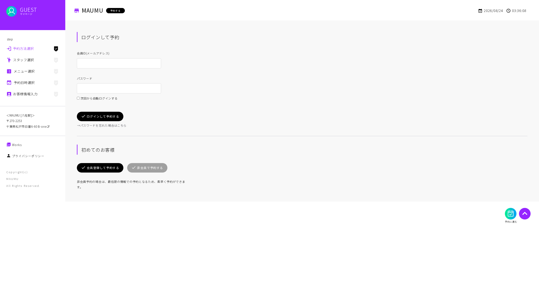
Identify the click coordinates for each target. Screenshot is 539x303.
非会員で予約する (150, 168)
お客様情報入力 (25, 93)
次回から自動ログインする (98, 98)
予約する (115, 10)
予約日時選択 (24, 82)
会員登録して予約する (103, 168)
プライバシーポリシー (28, 156)
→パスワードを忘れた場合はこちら (102, 125)
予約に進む (511, 221)
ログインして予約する (103, 116)
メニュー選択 (24, 71)
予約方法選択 (23, 48)
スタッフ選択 (23, 59)
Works (17, 145)
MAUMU (92, 10)
